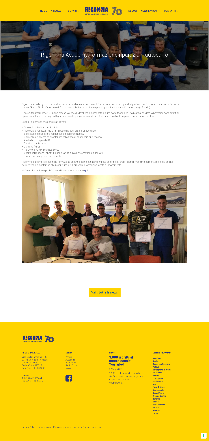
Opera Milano (158, 393)
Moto (68, 368)
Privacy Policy (28, 427)
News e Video (149, 11)
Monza (156, 408)
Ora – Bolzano (159, 405)
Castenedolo (158, 390)
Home (43, 11)
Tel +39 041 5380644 (32, 378)
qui (85, 170)
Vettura (68, 357)
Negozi (132, 11)
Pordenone (158, 381)
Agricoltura (70, 362)
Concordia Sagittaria (161, 364)
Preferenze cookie (62, 427)
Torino (155, 413)
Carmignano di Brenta (162, 370)
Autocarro (70, 360)
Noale (155, 361)
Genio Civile (71, 365)
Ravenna (156, 399)
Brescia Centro (159, 396)
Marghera (157, 358)
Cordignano (158, 378)
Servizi (72, 11)
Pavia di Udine (159, 387)
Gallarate (156, 410)
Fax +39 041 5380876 (32, 381)
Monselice (157, 373)
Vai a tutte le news (104, 292)
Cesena (156, 402)
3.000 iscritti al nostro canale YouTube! (121, 360)
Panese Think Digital (92, 427)
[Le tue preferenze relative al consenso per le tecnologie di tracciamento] (204, 436)
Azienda (56, 11)
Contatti (170, 11)
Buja (154, 384)
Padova (156, 367)
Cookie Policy (44, 427)
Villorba (156, 376)
